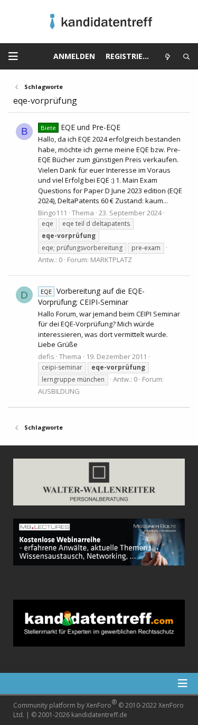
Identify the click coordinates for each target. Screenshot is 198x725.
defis (46, 356)
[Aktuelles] (167, 56)
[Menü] (13, 56)
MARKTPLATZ (111, 259)
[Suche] (186, 56)
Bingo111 (52, 212)
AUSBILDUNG (59, 391)
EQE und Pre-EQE (80, 127)
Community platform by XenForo (98, 708)
